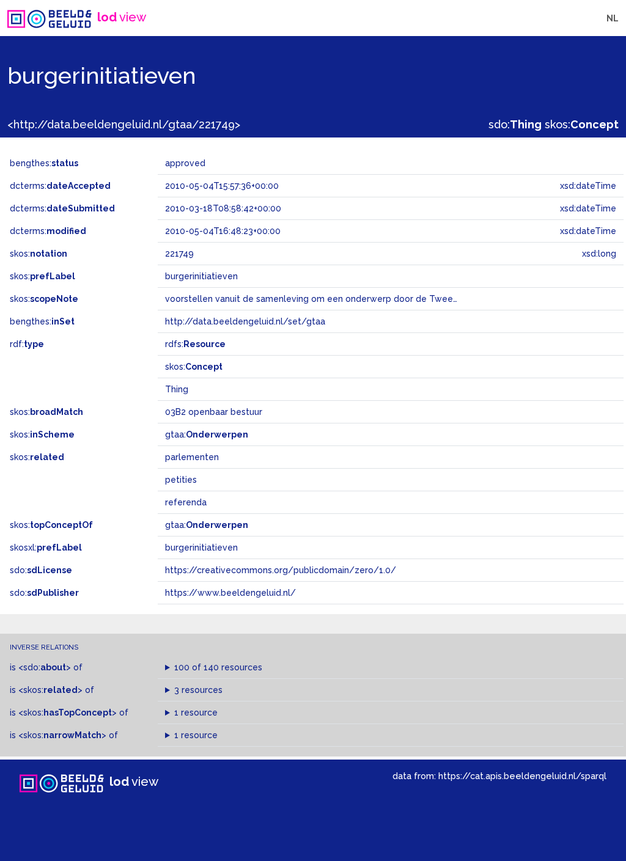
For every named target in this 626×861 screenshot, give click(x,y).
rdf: (27, 344)
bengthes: (44, 163)
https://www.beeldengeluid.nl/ (230, 593)
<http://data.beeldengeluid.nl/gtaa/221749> (123, 124)
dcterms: (60, 186)
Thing (176, 389)
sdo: (515, 124)
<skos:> (50, 690)
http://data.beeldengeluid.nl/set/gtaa (245, 321)
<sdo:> (44, 667)
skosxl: (46, 547)
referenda (186, 502)
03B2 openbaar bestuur (213, 412)
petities (181, 480)
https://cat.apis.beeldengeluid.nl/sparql (522, 776)
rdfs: (195, 344)
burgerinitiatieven (201, 547)
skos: (582, 124)
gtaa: (206, 434)
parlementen (192, 457)
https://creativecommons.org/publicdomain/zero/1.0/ (280, 570)
